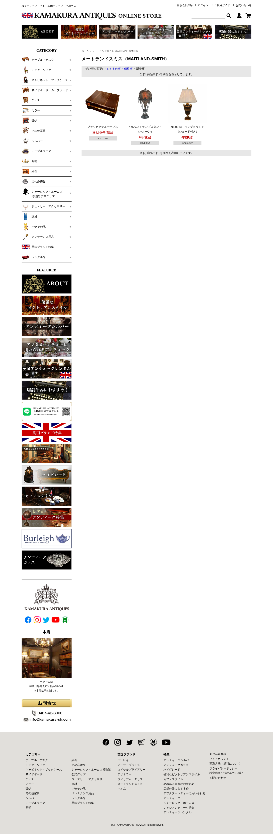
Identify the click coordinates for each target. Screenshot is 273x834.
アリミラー (125, 774)
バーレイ (123, 760)
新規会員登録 (185, 5)
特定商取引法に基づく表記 (226, 773)
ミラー (30, 784)
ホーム (85, 51)
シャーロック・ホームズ (178, 802)
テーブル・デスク (37, 760)
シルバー (31, 798)
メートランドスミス (130, 784)
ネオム (122, 788)
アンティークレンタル (177, 812)
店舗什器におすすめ (176, 788)
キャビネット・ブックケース (44, 769)
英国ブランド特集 (83, 802)
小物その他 (79, 788)
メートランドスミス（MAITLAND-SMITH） (115, 51)
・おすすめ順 (112, 68)
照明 (28, 807)
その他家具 (33, 793)
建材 (74, 784)
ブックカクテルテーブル (102, 126)
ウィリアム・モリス (130, 779)
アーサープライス (129, 765)
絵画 (74, 760)
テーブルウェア (35, 802)
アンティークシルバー (177, 760)
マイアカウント (219, 758)
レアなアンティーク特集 (178, 807)
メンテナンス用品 (83, 793)
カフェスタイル (173, 779)
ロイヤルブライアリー (131, 769)
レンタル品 (79, 798)
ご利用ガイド (222, 5)
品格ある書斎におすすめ (178, 784)
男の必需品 (79, 765)
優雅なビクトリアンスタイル (181, 774)
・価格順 (127, 68)
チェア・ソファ (35, 765)
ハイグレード (171, 769)
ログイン (203, 5)
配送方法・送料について (224, 763)
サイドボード (34, 774)
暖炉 (28, 788)
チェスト (31, 779)
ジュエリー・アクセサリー (88, 779)
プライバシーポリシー (223, 768)
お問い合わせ (243, 5)
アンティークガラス (176, 765)
